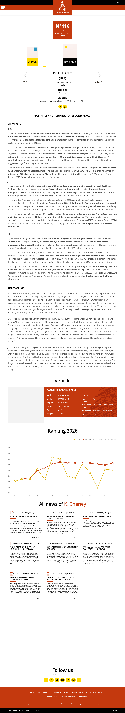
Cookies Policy (76, 704)
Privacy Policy (60, 704)
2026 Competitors (61, 693)
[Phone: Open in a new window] (79, 680)
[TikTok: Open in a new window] (68, 680)
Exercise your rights (94, 704)
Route (32, 693)
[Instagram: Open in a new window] (62, 680)
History (26, 704)
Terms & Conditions (42, 704)
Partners (83, 696)
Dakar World (77, 693)
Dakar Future (52, 696)
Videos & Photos (69, 696)
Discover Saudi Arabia (95, 693)
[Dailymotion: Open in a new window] (57, 680)
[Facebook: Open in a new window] (46, 680)
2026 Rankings (44, 693)
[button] (119, 2)
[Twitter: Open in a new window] (51, 680)
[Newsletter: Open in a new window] (73, 680)
